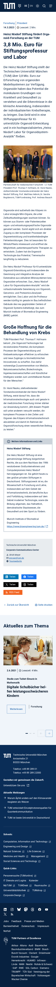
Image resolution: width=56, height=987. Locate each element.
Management (38, 856)
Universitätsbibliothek (15, 890)
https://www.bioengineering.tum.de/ (26, 526)
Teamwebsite (15, 561)
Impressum (43, 926)
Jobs (6, 921)
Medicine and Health (14, 856)
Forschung (9, 23)
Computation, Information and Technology (25, 841)
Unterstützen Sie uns (14, 785)
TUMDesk (23, 885)
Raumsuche (40, 885)
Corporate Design (12, 895)
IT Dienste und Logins (14, 880)
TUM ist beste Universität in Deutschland (28, 817)
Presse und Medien (34, 921)
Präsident (22, 23)
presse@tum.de (16, 558)
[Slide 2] (30, 733)
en (31, 5)
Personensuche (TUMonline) (18, 875)
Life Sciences (34, 851)
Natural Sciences (12, 851)
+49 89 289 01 (29, 769)
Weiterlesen (16, 709)
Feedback (16, 921)
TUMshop (37, 890)
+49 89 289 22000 (31, 772)
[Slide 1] (27, 733)
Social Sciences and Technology (20, 861)
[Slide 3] (34, 733)
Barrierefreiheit (11, 926)
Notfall (6, 931)
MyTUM (7, 885)
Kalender (33, 880)
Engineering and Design (16, 846)
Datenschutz (28, 926)
